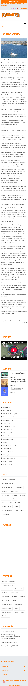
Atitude (5, 407)
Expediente (18, 685)
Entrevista (6, 433)
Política (5, 455)
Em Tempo (6, 429)
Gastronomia (6, 439)
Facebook (11, 9)
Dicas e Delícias (7, 426)
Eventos (5, 436)
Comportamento (8, 417)
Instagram (13, 9)
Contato (11, 685)
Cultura (5, 423)
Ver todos (4, 397)
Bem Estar (6, 411)
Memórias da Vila (8, 445)
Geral (4, 442)
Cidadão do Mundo (8, 414)
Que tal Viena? (7, 321)
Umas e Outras (7, 461)
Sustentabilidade (8, 458)
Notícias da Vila (7, 452)
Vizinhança (6, 464)
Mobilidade (6, 448)
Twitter (15, 9)
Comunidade (6, 420)
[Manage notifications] (4, 682)
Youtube (17, 9)
